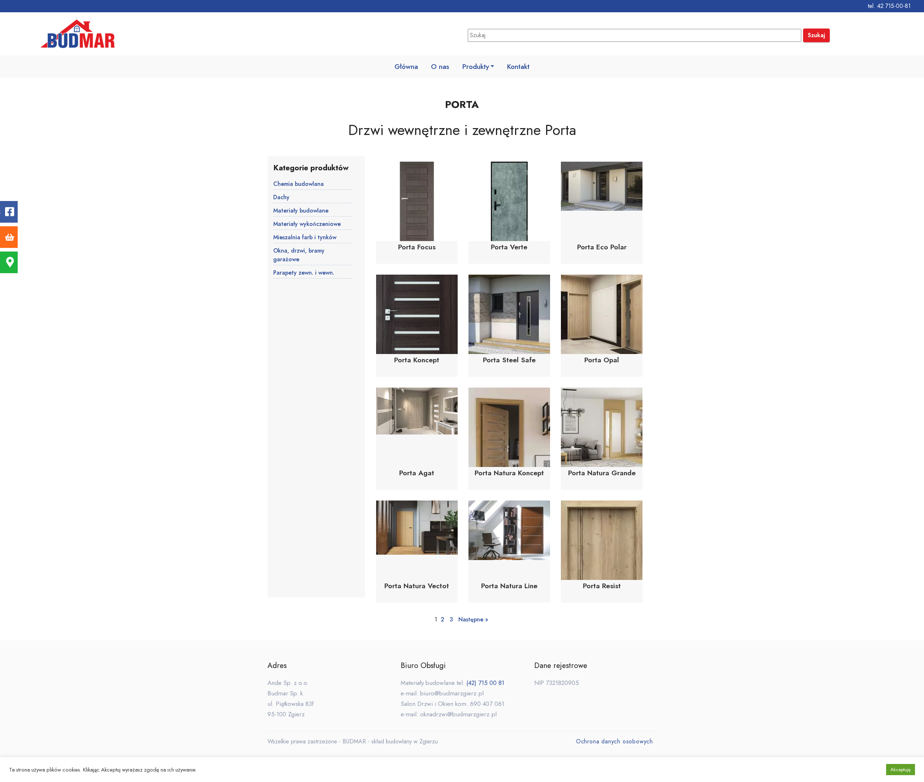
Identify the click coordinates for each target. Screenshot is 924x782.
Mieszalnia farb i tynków (304, 237)
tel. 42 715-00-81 (889, 6)
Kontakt (518, 66)
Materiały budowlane (300, 210)
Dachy (281, 197)
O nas (440, 66)
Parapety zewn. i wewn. (303, 272)
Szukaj (816, 35)
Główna (406, 66)
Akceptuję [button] (900, 769)
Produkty (475, 66)
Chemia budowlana (298, 184)
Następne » (473, 619)
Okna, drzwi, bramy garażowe (298, 254)
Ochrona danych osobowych (614, 741)
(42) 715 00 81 (485, 682)
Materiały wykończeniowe (307, 224)
